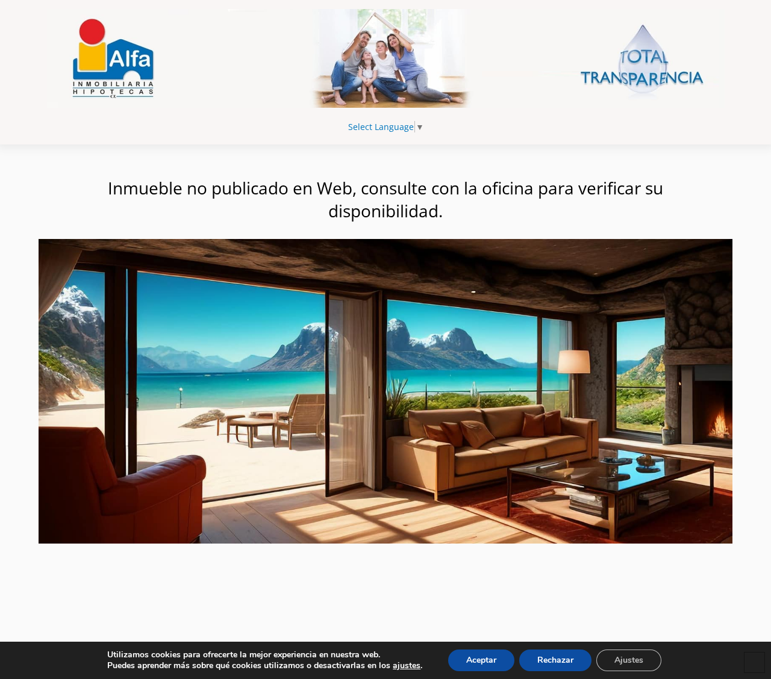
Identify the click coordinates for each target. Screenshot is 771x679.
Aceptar (481, 660)
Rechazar (555, 660)
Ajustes (628, 660)
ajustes (406, 665)
